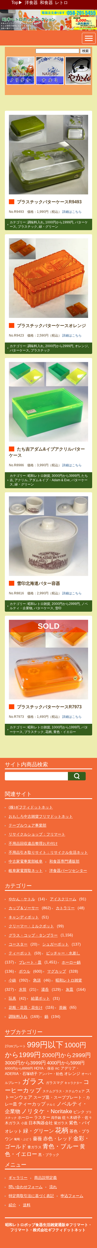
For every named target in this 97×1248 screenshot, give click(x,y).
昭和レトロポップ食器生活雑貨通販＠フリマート (46, 1225)
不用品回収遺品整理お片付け (33, 843)
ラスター (42, 1117)
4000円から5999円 (66, 1062)
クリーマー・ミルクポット (31, 926)
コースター (18, 944)
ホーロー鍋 (71, 962)
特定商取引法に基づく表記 (31, 1196)
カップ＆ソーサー (24, 908)
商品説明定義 (45, 1177)
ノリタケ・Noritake (46, 1111)
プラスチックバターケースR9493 (49, 201)
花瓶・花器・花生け (26, 1007)
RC (57, 1068)
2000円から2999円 (59, 346)
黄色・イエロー (64, 732)
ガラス (33, 1081)
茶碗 (63, 1007)
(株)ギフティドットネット (31, 807)
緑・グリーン (48, 226)
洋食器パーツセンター (68, 870)
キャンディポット (24, 917)
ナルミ (51, 1104)
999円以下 (45, 1044)
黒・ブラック (48, 1155)
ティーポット (20, 953)
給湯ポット (40, 998)
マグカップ (56, 971)
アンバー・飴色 (51, 1074)
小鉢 (12, 980)
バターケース (19, 350)
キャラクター (73, 1082)
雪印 (58, 608)
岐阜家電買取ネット (26, 870)
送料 (26, 1205)
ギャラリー (18, 1177)
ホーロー (25, 1117)
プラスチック (27, 226)
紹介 (12, 1205)
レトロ (61, 2)
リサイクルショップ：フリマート (37, 834)
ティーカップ (32, 1104)
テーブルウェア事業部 (27, 825)
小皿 (24, 1123)
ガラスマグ (54, 1083)
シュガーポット (55, 944)
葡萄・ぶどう (23, 1139)
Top (14, 2)
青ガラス (34, 1147)
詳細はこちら (72, 211)
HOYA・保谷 (44, 1068)
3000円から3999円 (66, 475)
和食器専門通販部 (64, 861)
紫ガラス (61, 1123)
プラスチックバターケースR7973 (49, 706)
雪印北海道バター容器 (38, 583)
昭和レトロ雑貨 (38, 475)
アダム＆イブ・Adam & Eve (49, 480)
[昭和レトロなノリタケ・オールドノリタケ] (20, 84)
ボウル (24, 971)
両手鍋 (56, 1118)
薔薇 (37, 1138)
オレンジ (81, 346)
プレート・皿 (30, 962)
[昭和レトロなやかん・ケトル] (79, 84)
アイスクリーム (63, 899)
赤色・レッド (57, 1138)
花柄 (48, 732)
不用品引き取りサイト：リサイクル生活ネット (48, 852)
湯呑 (45, 989)
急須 (37, 980)
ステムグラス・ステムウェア (64, 1091)
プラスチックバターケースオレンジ (51, 325)
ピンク (79, 1112)
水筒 (22, 989)
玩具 (12, 998)
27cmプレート (15, 1046)
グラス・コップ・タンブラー (33, 935)
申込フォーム (72, 1196)
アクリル (21, 480)
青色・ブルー (61, 1146)
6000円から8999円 (19, 1068)
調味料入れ (35, 222)
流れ (53, 1187)
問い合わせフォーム (26, 1187)
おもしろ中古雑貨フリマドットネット (41, 816)
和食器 (46, 2)
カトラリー (65, 908)
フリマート (19, 1230)
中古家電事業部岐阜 (26, 861)
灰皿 (69, 989)
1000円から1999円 (59, 222)
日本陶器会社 (41, 1122)
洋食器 (31, 2)
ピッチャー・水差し (63, 953)
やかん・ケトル (22, 899)
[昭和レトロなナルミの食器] (50, 84)
